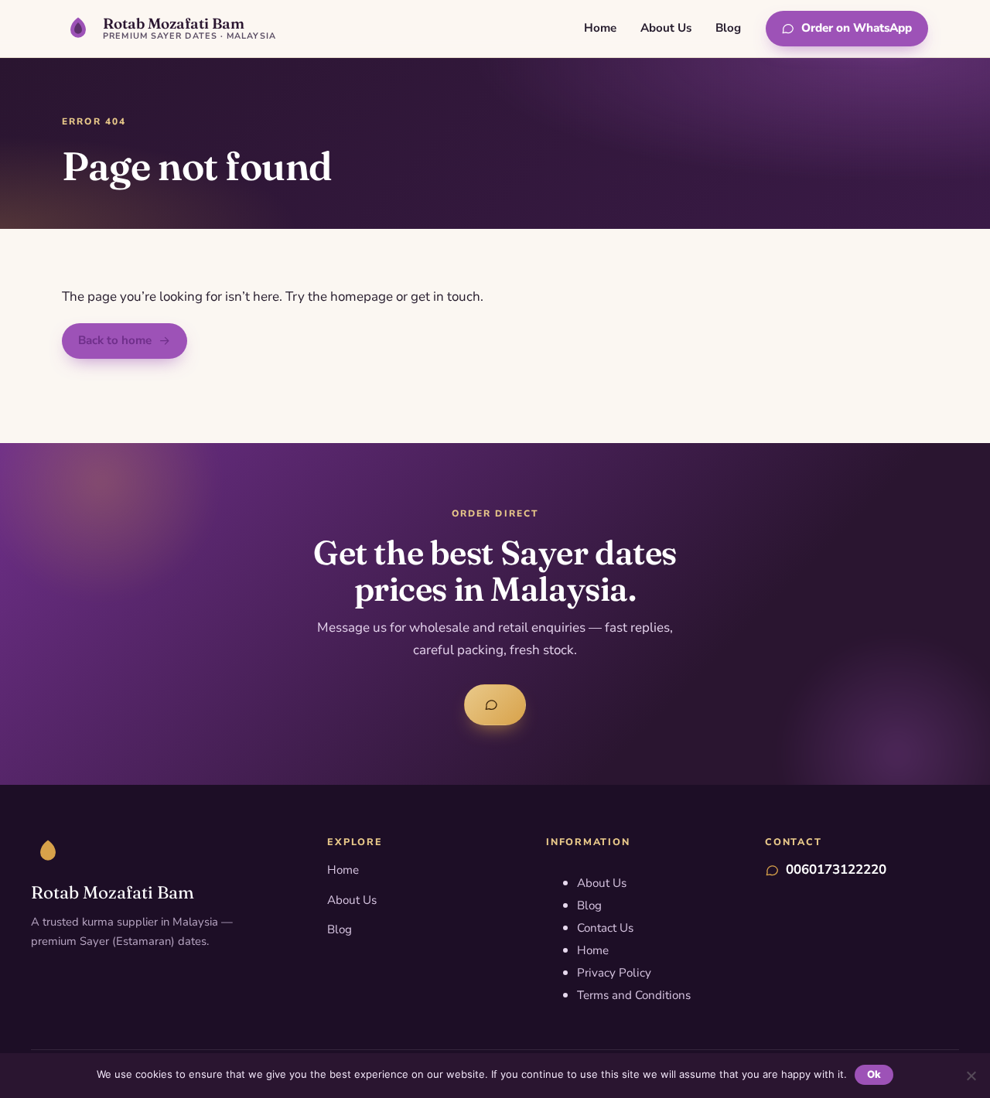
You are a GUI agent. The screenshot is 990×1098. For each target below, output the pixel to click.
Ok (874, 1074)
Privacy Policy (614, 972)
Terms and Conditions (634, 995)
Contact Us (605, 928)
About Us (665, 28)
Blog (728, 28)
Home (600, 28)
